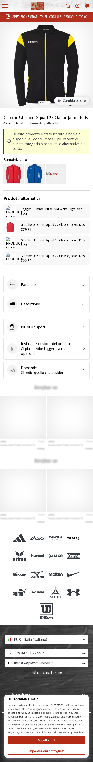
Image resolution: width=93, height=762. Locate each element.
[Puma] (20, 592)
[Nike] (73, 574)
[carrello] (87, 6)
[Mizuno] (37, 574)
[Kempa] (73, 556)
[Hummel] (37, 556)
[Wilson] (46, 611)
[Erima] (20, 556)
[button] (46, 284)
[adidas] (20, 538)
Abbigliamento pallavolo (39, 123)
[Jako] (55, 556)
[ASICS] (37, 538)
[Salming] (37, 592)
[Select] (55, 592)
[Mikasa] (20, 574)
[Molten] (55, 574)
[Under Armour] (73, 592)
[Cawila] (55, 538)
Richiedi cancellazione (46, 672)
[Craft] (73, 538)
